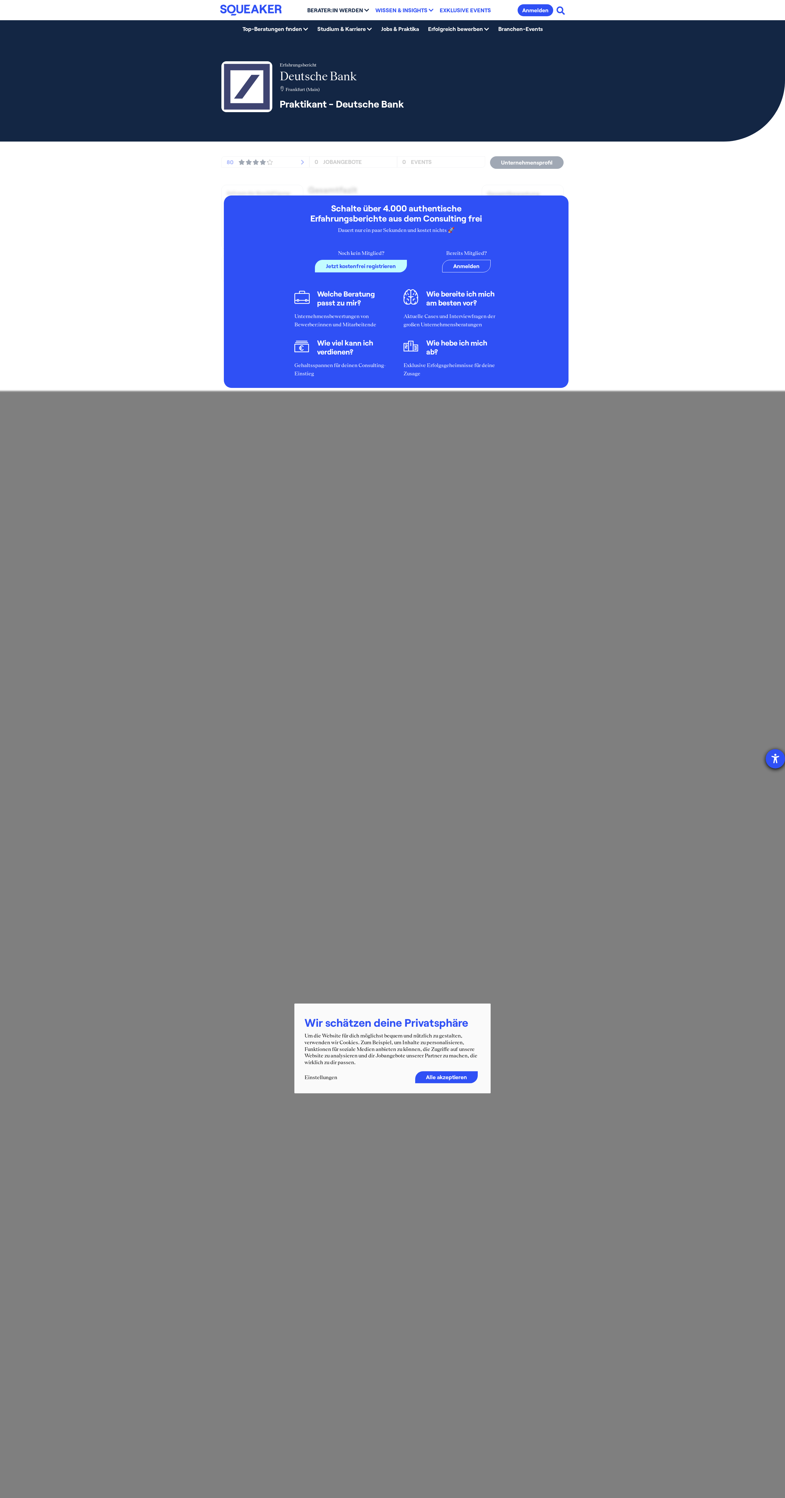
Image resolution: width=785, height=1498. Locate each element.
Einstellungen (320, 1078)
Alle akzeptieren (446, 1077)
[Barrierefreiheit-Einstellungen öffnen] (775, 758)
